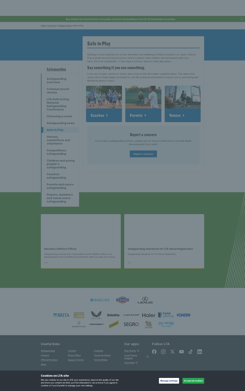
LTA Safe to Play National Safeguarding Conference (58, 104)
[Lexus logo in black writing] (145, 300)
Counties (98, 351)
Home (43, 26)
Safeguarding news (61, 123)
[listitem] (61, 315)
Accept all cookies (193, 381)
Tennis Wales (101, 360)
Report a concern (143, 153)
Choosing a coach (59, 116)
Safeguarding (64, 26)
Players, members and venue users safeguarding (60, 198)
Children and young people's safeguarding (61, 164)
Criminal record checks (58, 90)
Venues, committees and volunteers (58, 140)
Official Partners (49, 360)
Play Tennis (130, 351)
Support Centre (76, 360)
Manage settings (169, 381)
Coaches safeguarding (56, 175)
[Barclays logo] (99, 300)
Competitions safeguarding (56, 152)
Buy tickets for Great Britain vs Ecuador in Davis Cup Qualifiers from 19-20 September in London (120, 19)
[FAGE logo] (122, 300)
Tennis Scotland (102, 355)
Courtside (129, 362)
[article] (104, 104)
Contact (72, 351)
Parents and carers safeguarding (60, 186)
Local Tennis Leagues (130, 356)
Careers (45, 355)
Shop (43, 364)
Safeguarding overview (56, 80)
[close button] (242, 19)
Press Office (74, 355)
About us (52, 26)
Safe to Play (55, 130)
